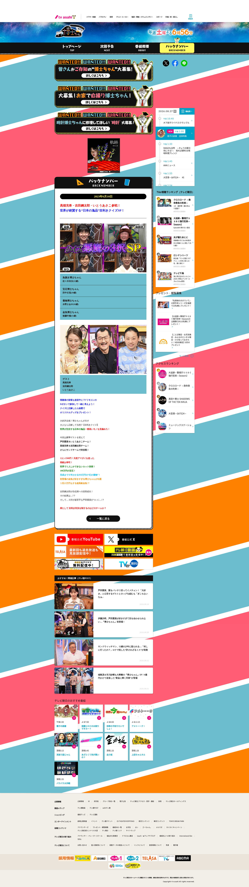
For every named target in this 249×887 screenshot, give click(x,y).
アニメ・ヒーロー (122, 17)
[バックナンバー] (177, 48)
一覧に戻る (103, 518)
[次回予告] (107, 48)
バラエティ (102, 17)
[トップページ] (72, 48)
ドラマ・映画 (90, 17)
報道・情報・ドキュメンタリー (142, 17)
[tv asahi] (66, 17)
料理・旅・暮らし (171, 17)
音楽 (111, 17)
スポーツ (159, 17)
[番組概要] (142, 48)
